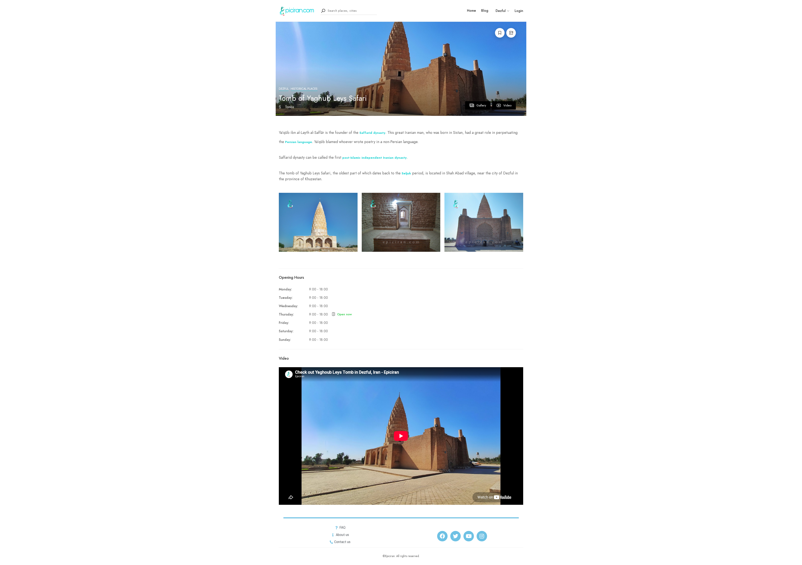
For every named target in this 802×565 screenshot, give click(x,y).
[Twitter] (455, 536)
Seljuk (406, 173)
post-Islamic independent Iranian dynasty (374, 158)
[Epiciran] (297, 10)
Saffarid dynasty (372, 133)
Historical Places (304, 89)
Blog (484, 10)
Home (471, 10)
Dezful (284, 89)
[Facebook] (442, 536)
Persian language (298, 142)
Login (519, 11)
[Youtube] (468, 536)
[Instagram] (482, 536)
